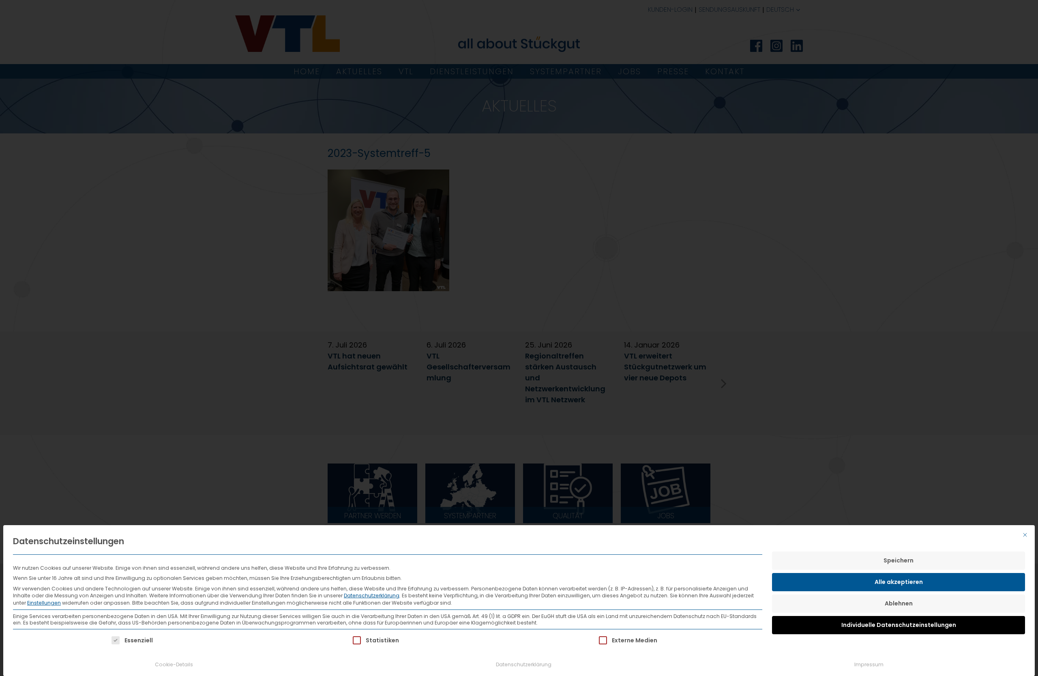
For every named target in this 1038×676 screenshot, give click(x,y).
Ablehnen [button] (899, 603)
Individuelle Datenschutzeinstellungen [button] (898, 625)
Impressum (869, 664)
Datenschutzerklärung (371, 595)
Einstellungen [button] (44, 602)
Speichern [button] (899, 560)
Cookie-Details (174, 664)
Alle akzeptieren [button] (899, 582)
